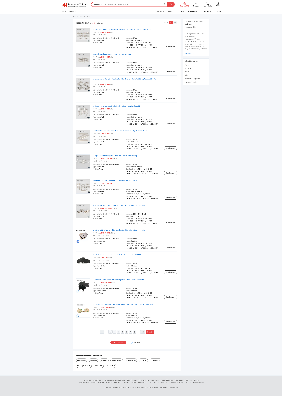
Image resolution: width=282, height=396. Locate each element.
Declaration (163, 387)
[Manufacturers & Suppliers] (74, 4)
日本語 (162, 382)
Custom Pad (81, 360)
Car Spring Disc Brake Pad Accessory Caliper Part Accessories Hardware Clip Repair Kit (122, 29)
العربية (149, 382)
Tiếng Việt (188, 382)
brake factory (155, 360)
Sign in (218, 6)
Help (181, 11)
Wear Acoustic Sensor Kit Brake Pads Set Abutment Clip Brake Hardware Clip (119, 205)
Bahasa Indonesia (198, 382)
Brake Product (131, 360)
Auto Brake (98, 366)
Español (93, 382)
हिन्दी (167, 382)
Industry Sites (155, 380)
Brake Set (143, 360)
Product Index (179, 380)
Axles (186, 75)
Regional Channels (167, 380)
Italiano (126, 382)
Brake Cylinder (117, 360)
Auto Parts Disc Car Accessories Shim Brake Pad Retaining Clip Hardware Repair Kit (121, 131)
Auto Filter (188, 68)
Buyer (170, 11)
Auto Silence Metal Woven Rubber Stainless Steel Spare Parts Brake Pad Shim (119, 230)
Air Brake (104, 360)
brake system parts (83, 366)
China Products (98, 380)
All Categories (69, 11)
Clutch (187, 72)
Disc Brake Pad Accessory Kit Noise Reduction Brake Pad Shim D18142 (117, 255)
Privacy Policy (174, 387)
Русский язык (118, 382)
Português (101, 382)
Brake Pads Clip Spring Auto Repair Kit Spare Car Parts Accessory (115, 180)
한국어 (155, 382)
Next (150, 332)
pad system (111, 366)
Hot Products (87, 380)
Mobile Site (189, 380)
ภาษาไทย (173, 382)
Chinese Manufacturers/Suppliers (115, 380)
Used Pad (93, 360)
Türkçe (181, 382)
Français (108, 382)
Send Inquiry (170, 47)
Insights (196, 380)
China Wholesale (132, 380)
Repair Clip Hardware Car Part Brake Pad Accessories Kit (112, 54)
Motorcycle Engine (191, 82)
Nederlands (141, 382)
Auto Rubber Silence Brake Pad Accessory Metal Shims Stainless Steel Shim (118, 280)
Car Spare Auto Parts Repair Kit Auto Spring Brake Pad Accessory (115, 156)
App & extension (193, 11)
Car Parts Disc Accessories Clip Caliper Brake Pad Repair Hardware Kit (116, 106)
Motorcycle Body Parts (192, 79)
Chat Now (136, 342)
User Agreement (153, 387)
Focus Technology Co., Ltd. (127, 387)
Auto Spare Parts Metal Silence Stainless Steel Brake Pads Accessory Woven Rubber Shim (123, 304)
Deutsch (133, 382)
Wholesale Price (144, 380)
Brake (187, 65)
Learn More (190, 53)
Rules (219, 11)
